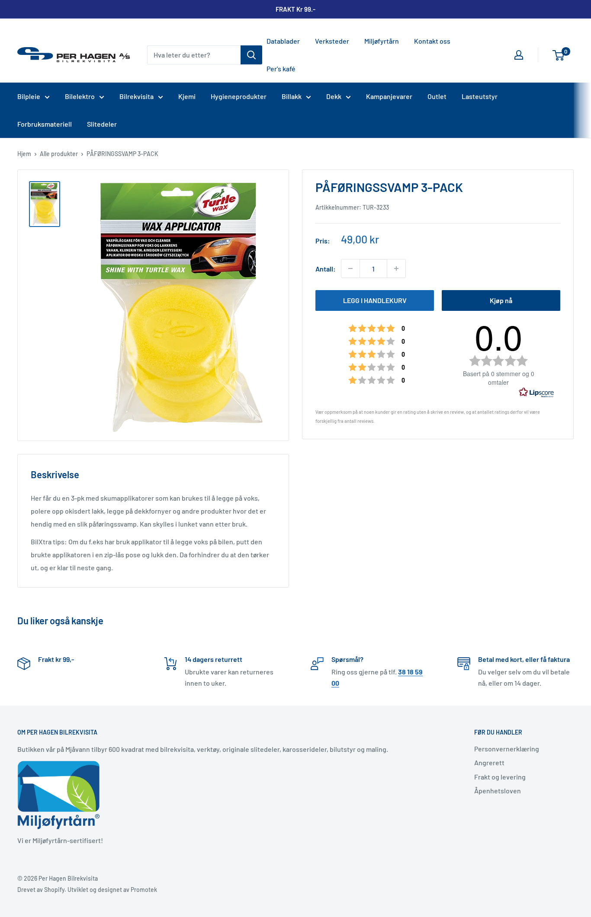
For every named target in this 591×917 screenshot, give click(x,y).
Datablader (283, 41)
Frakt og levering (500, 777)
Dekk (333, 96)
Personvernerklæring (506, 748)
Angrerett (489, 762)
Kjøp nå (501, 300)
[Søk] (251, 54)
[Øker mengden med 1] (396, 268)
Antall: (325, 268)
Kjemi (187, 96)
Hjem (24, 153)
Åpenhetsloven (497, 790)
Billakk (292, 96)
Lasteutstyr (480, 96)
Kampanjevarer (389, 96)
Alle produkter (59, 153)
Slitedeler (102, 124)
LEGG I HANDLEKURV (375, 300)
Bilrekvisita (136, 96)
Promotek (144, 889)
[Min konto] (518, 55)
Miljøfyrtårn (381, 41)
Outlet (436, 96)
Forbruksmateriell (44, 124)
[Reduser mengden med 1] (350, 268)
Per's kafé (281, 68)
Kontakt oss (432, 41)
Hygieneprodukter (239, 96)
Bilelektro (80, 96)
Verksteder (332, 41)
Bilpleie (28, 96)
